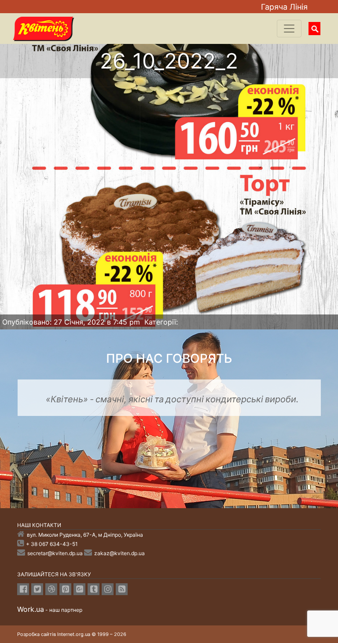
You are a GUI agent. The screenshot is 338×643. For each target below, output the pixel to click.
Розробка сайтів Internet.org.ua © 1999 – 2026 (71, 634)
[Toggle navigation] (289, 28)
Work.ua (30, 609)
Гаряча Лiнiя (284, 6)
